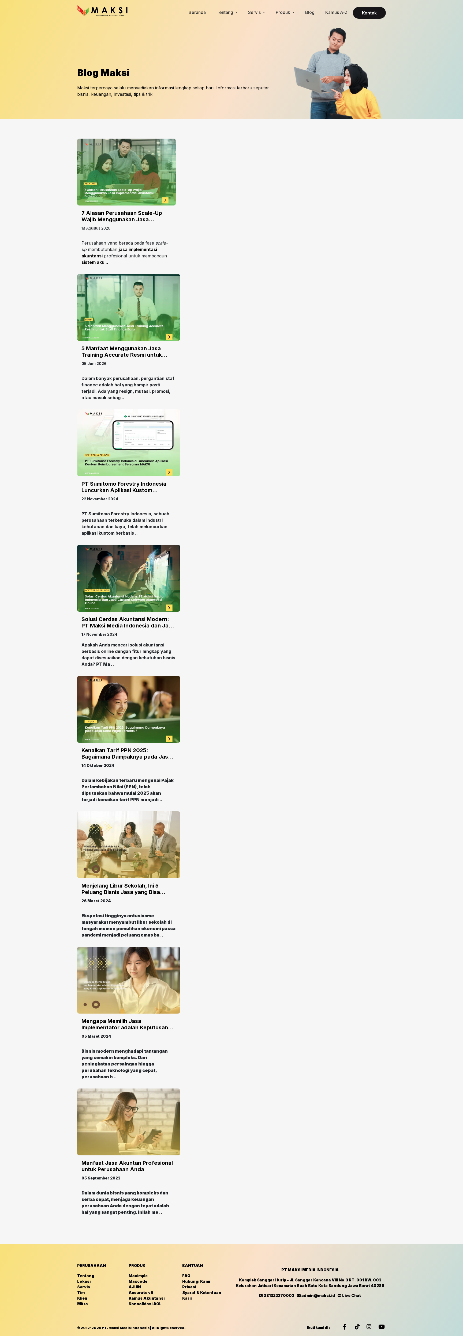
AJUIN (135, 1287)
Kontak (369, 13)
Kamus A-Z (336, 12)
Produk (283, 12)
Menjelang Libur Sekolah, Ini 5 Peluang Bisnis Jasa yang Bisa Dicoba (120, 892)
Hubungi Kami (196, 1281)
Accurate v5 (141, 1292)
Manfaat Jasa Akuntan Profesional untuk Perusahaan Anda (127, 1166)
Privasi (189, 1287)
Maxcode (138, 1281)
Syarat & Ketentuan (201, 1292)
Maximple (138, 1275)
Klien (82, 1298)
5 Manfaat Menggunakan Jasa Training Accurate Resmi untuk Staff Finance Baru (121, 354)
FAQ (186, 1275)
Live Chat (351, 1295)
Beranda (197, 12)
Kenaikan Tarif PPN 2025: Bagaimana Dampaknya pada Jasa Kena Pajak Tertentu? (126, 756)
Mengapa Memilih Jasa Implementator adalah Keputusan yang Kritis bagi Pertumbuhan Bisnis (128, 1027)
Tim (81, 1292)
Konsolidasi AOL (145, 1303)
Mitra (82, 1303)
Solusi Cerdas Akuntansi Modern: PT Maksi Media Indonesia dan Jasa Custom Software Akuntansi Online (128, 625)
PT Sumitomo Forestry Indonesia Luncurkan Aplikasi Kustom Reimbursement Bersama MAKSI (123, 490)
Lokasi (84, 1281)
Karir (187, 1298)
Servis (255, 12)
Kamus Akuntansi (147, 1298)
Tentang (225, 12)
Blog (310, 12)
